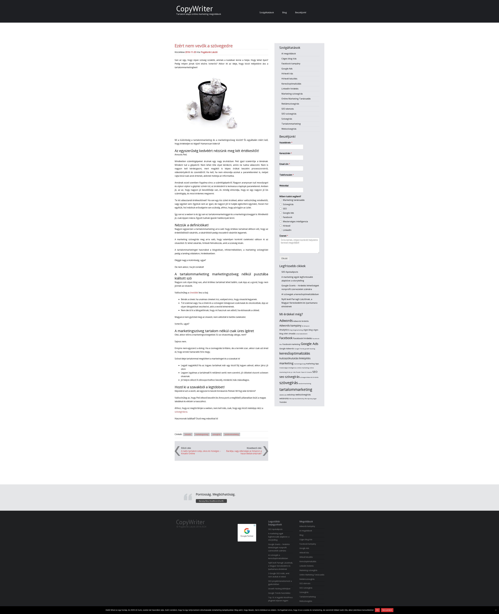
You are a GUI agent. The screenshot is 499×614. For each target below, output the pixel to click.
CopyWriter (194, 8)
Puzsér (298, 372)
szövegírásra (181, 411)
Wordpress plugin (311, 399)
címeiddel (193, 292)
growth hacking (310, 349)
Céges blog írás (289, 58)
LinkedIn (287, 230)
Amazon (307, 326)
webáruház (284, 398)
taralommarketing (304, 383)
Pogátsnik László (209, 52)
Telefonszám (286, 175)
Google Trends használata (279, 593)
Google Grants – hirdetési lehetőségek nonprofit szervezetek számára (279, 547)
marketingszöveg (201, 434)
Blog (284, 12)
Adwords (286, 320)
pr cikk (293, 372)
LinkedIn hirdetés (289, 88)
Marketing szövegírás (292, 93)
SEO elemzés (287, 108)
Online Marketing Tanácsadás (296, 98)
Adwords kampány (290, 325)
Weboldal (283, 185)
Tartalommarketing (291, 123)
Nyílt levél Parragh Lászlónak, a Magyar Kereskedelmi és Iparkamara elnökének (299, 303)
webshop (291, 394)
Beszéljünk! (300, 12)
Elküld (284, 258)
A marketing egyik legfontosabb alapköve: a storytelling (278, 536)
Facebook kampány (290, 63)
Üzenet (283, 235)
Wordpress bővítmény (296, 399)
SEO (285, 208)
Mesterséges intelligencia (295, 221)
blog (290, 330)
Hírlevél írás (287, 73)
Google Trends (299, 349)
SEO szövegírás (288, 113)
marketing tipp (312, 363)
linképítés (304, 358)
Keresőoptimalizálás (291, 83)
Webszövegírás (288, 128)
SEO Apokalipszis (289, 271)
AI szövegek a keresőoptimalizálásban (300, 294)
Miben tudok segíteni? (290, 196)
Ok (377, 610)
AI (302, 326)
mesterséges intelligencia (288, 368)
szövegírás (216, 434)
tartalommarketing (232, 434)
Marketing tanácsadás (294, 200)
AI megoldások (288, 53)
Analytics (284, 329)
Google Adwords (286, 348)
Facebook (287, 217)
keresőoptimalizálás (294, 353)
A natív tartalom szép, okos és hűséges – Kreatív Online (201, 452)
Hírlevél (286, 225)
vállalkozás (283, 395)
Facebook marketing (291, 344)
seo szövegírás (289, 377)
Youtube (283, 402)
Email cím (284, 164)
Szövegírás (286, 118)
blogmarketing (298, 330)
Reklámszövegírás (290, 103)
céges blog (308, 330)
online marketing (303, 368)
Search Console (306, 372)
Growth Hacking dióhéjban (279, 588)
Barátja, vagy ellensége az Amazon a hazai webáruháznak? (244, 452)
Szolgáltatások (267, 12)
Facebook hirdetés (302, 338)
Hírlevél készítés (289, 78)
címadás (188, 434)
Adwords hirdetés (301, 321)
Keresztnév (285, 153)
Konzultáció (387, 610)
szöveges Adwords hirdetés (309, 377)
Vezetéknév (285, 142)
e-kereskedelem (301, 334)
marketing (286, 363)
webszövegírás (303, 394)
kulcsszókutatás (288, 358)
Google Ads (287, 68)
